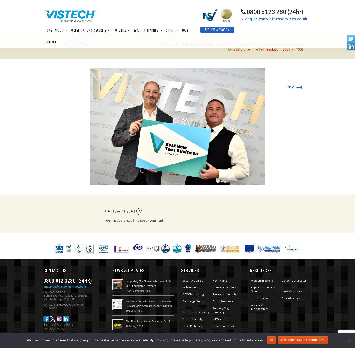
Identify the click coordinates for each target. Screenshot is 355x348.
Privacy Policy (53, 329)
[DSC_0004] (177, 126)
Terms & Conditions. (58, 324)
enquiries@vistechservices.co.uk (276, 18)
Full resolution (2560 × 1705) (281, 49)
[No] (349, 340)
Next (295, 86)
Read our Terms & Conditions (303, 340)
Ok (271, 340)
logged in (129, 220)
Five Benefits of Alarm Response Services (149, 321)
